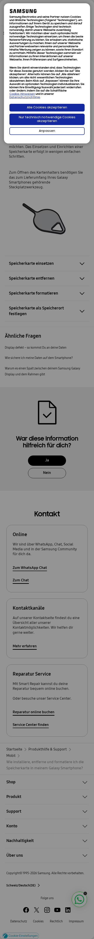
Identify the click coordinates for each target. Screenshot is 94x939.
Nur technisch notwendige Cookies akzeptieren (47, 119)
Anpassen (47, 131)
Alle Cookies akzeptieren (47, 107)
